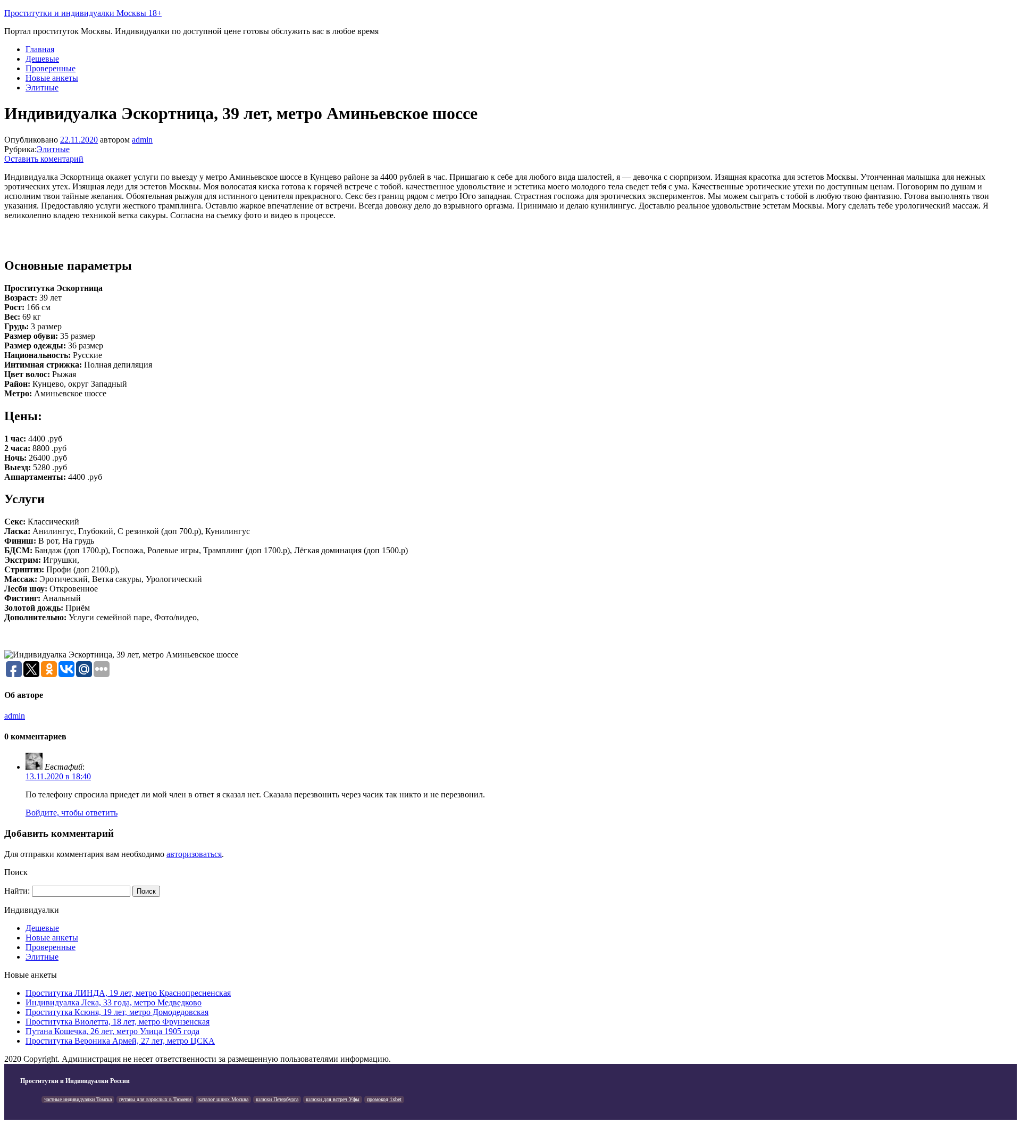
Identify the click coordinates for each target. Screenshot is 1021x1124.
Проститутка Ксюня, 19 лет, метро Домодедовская (117, 1012)
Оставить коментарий (43, 158)
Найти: (17, 890)
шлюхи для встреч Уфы (332, 1099)
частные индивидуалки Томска (78, 1099)
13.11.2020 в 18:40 (58, 776)
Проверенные (51, 68)
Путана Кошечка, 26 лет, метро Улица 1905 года (112, 1031)
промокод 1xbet (384, 1099)
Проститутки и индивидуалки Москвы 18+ (83, 13)
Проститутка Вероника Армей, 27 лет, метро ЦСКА (120, 1040)
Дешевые (42, 58)
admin (142, 139)
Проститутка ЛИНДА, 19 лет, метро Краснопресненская (128, 992)
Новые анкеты (52, 77)
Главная (40, 49)
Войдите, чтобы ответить (72, 812)
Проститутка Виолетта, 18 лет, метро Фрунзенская (118, 1021)
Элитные (42, 87)
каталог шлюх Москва (223, 1099)
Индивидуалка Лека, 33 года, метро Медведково (114, 1002)
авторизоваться (194, 854)
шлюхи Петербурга (277, 1099)
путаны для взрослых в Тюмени (155, 1099)
